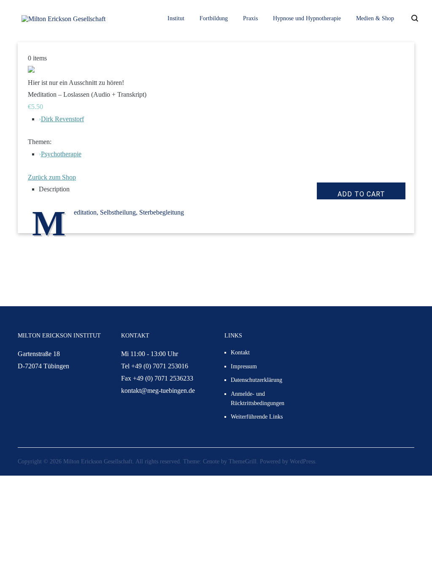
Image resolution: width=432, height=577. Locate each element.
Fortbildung (214, 18)
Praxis (250, 18)
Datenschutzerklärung (256, 380)
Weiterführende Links (257, 417)
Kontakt (240, 352)
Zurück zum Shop (52, 177)
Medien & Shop (375, 18)
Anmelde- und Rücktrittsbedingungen (257, 398)
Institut (175, 18)
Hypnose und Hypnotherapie (307, 18)
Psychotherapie (61, 154)
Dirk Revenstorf (62, 118)
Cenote (211, 461)
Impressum (244, 366)
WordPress (302, 461)
